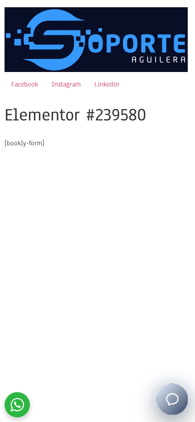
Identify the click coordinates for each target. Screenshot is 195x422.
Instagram (66, 84)
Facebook (24, 84)
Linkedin (106, 84)
